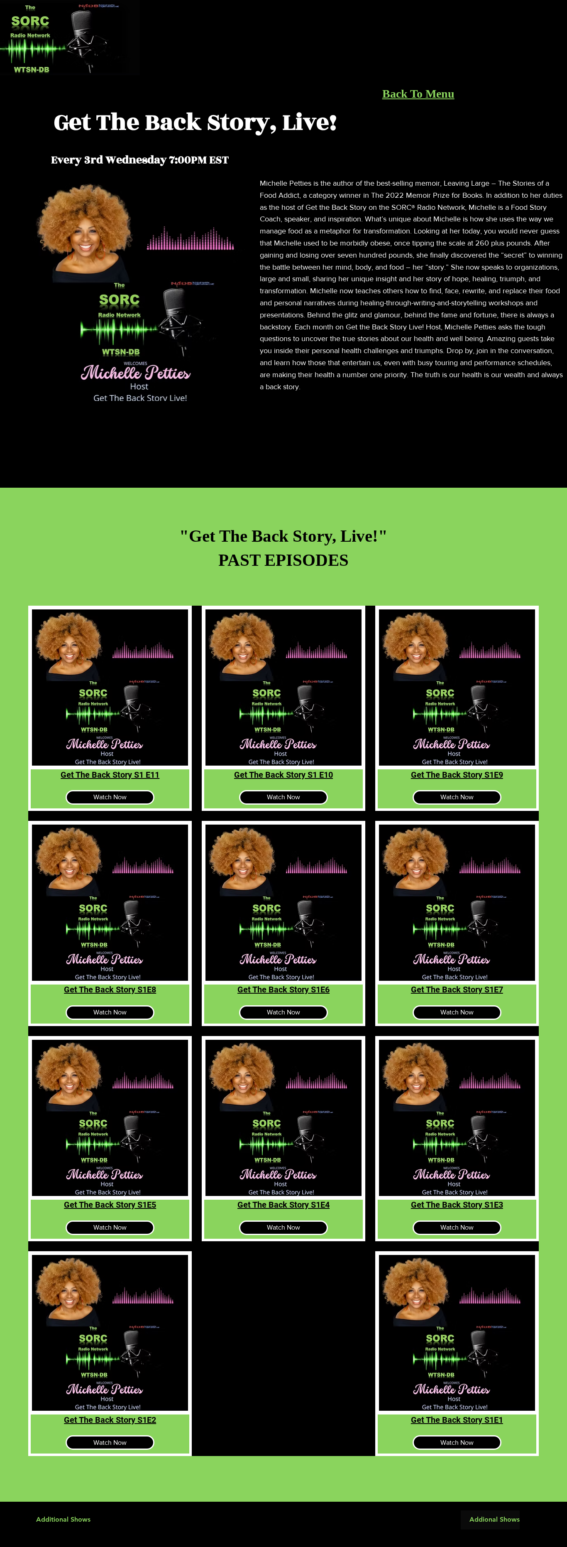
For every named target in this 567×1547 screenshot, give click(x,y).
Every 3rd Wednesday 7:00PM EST (140, 160)
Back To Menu (418, 93)
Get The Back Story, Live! (195, 122)
